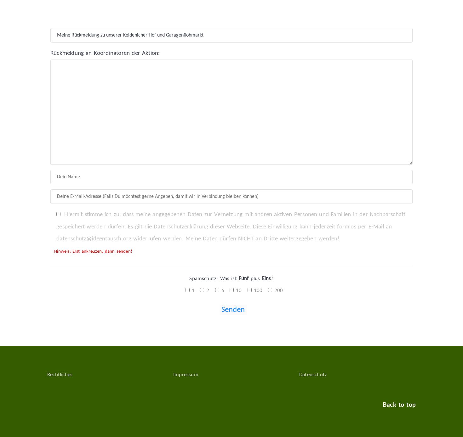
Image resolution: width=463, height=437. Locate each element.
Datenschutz (313, 374)
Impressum (185, 374)
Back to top (399, 405)
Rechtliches (59, 374)
